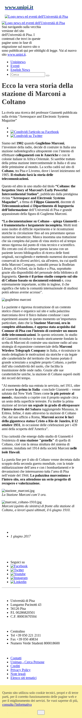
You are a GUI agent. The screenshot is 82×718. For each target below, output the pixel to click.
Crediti (15, 666)
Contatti (15, 658)
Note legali (18, 674)
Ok (41, 712)
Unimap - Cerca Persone (27, 662)
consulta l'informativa (17, 704)
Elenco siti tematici (23, 678)
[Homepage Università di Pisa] (60, 36)
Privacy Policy (20, 670)
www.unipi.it (16, 54)
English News (14, 544)
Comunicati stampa (19, 553)
